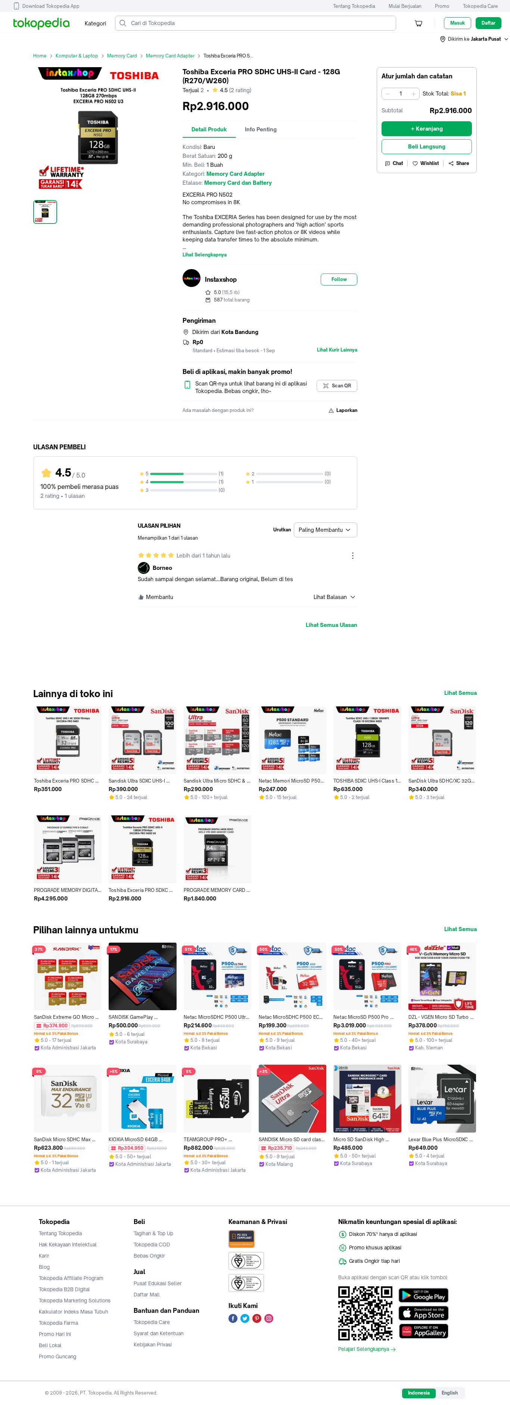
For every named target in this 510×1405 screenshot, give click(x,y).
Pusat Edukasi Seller (158, 1283)
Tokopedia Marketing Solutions (75, 1300)
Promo (442, 6)
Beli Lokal (50, 1345)
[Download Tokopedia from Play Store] (423, 1295)
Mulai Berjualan (405, 6)
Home (40, 56)
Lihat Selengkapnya (205, 254)
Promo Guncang (57, 1356)
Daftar (488, 23)
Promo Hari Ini (55, 1334)
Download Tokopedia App (51, 6)
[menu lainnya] (352, 555)
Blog (44, 1267)
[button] (474, 39)
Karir (44, 1256)
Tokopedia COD (152, 1245)
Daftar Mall (147, 1295)
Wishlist (429, 163)
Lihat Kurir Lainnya (337, 350)
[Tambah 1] (413, 93)
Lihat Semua (460, 693)
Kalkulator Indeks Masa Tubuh (73, 1312)
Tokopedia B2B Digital (64, 1289)
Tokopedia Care (480, 6)
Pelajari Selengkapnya (363, 1349)
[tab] (209, 129)
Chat (398, 163)
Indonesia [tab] (419, 1393)
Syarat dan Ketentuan (158, 1333)
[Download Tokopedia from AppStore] (423, 1313)
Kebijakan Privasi (153, 1345)
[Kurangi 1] (387, 93)
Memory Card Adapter (170, 56)
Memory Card (122, 56)
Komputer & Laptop (77, 56)
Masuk (457, 23)
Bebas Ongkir (149, 1256)
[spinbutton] (400, 93)
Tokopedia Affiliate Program (71, 1278)
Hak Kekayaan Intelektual (68, 1245)
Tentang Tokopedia (354, 6)
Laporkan (346, 410)
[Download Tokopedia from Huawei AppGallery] (423, 1331)
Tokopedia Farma (58, 1323)
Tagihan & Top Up (153, 1233)
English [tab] (450, 1393)
